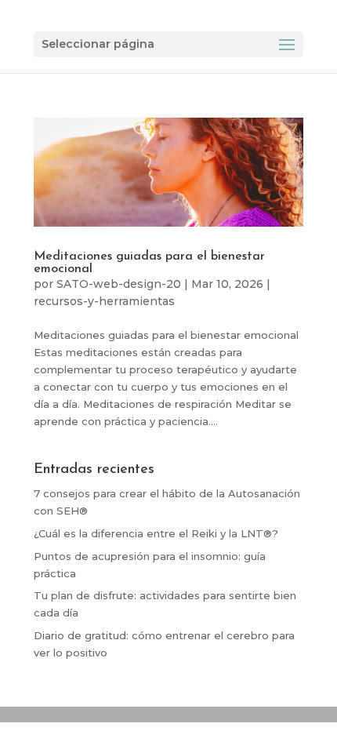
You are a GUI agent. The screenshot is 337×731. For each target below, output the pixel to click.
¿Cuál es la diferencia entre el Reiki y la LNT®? (156, 533)
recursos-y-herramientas (104, 301)
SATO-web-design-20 (118, 284)
